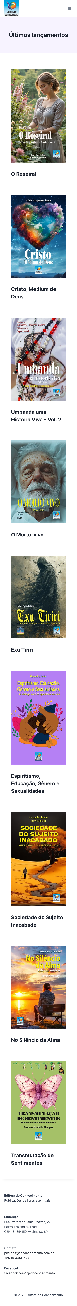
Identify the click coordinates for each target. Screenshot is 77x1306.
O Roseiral (23, 174)
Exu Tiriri (22, 650)
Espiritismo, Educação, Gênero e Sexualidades (35, 783)
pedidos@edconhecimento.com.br (29, 1253)
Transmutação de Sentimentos (32, 1159)
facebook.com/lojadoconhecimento (29, 1273)
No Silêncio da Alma (35, 1040)
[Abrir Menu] (69, 8)
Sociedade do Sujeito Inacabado (37, 921)
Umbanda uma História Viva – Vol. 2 (36, 416)
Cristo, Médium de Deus (33, 293)
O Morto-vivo (27, 535)
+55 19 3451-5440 (17, 1258)
